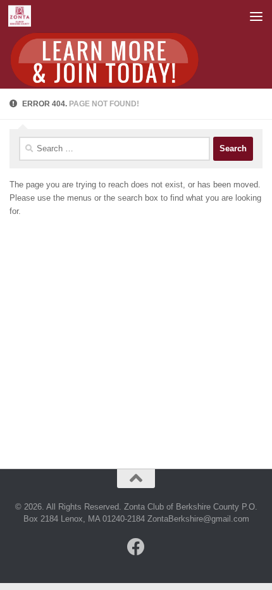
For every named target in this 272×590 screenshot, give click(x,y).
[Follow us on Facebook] (136, 547)
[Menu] (256, 16)
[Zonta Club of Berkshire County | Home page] (23, 16)
